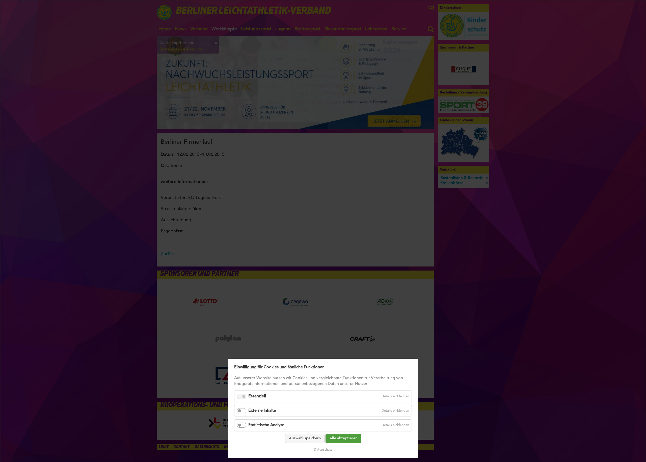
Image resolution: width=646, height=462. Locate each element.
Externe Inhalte (262, 411)
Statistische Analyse (266, 425)
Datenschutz (323, 449)
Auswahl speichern (305, 438)
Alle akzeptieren (343, 438)
